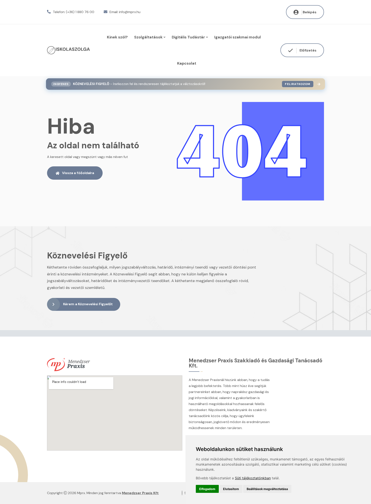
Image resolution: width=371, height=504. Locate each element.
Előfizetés (307, 50)
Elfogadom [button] (207, 489)
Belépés (309, 12)
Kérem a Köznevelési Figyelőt (88, 304)
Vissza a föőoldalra (78, 173)
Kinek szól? (117, 37)
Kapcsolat (186, 63)
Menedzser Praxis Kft (140, 493)
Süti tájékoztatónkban (253, 478)
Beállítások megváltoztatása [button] (267, 489)
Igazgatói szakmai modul (237, 37)
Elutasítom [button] (231, 489)
